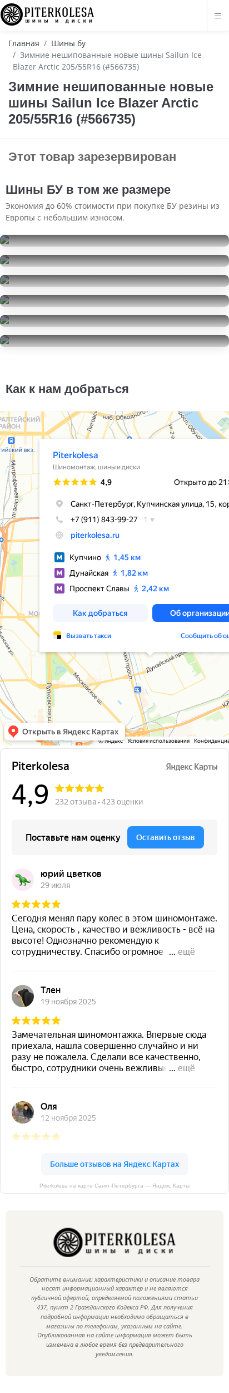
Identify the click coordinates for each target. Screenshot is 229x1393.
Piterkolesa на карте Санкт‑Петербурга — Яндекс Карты (114, 1186)
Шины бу (68, 43)
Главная (23, 43)
